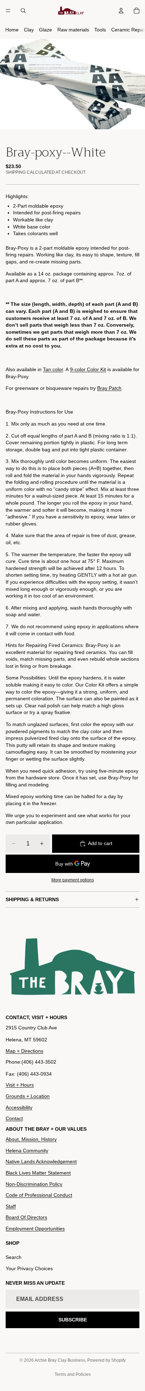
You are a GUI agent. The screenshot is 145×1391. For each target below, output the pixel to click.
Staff (11, 1206)
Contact (14, 1118)
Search (13, 1257)
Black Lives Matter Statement (38, 1173)
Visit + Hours (20, 1085)
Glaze (45, 29)
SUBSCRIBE (72, 1319)
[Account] (121, 10)
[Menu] (8, 10)
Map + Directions (24, 1051)
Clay (29, 29)
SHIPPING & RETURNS (32, 899)
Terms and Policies (73, 1374)
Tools (100, 29)
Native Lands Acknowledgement (41, 1161)
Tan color (53, 369)
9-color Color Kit (88, 369)
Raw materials (73, 29)
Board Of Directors (26, 1217)
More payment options (72, 880)
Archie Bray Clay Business (59, 1360)
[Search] (23, 10)
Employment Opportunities (35, 1228)
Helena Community (27, 1150)
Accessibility (19, 1107)
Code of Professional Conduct (39, 1195)
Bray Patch (109, 388)
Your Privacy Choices (29, 1268)
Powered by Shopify (106, 1360)
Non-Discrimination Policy (34, 1184)
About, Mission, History (31, 1139)
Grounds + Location (28, 1096)
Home (12, 29)
